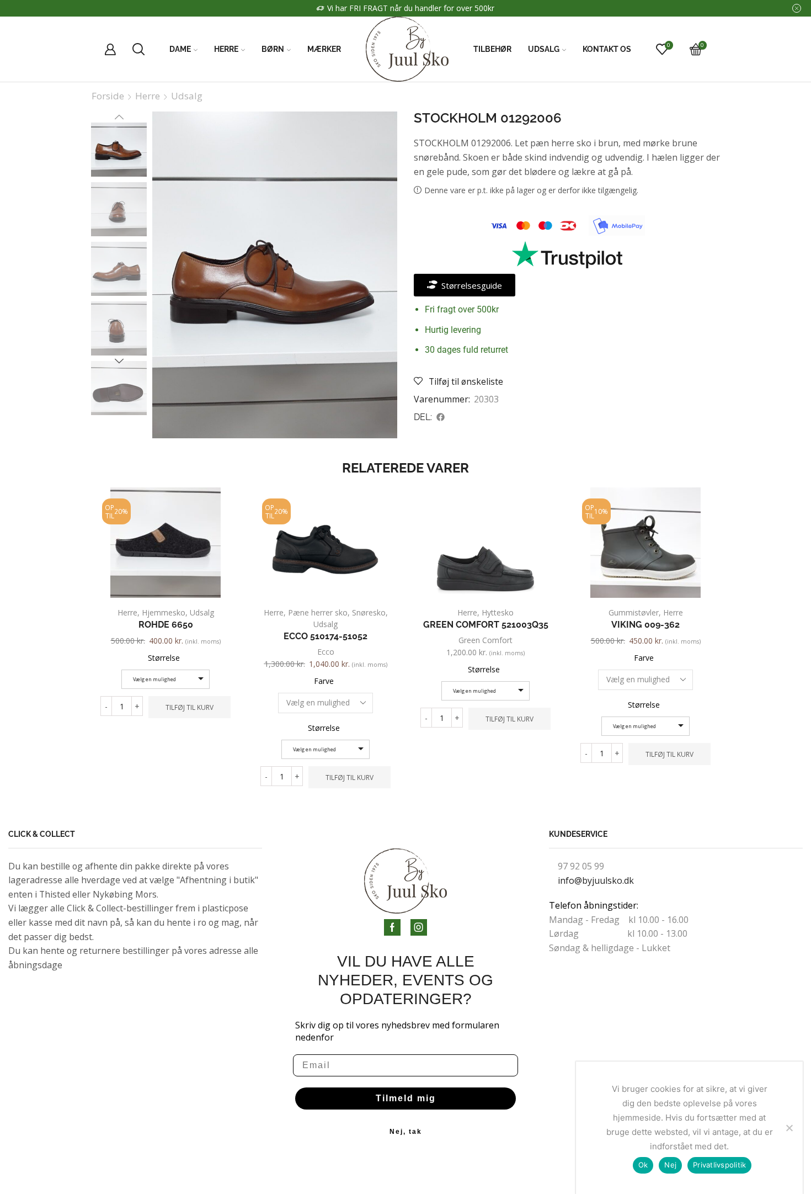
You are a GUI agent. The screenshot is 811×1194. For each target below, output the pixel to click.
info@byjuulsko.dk (596, 880)
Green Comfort (485, 640)
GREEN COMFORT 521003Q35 (485, 624)
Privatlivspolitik (719, 1164)
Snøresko (369, 612)
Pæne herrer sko (318, 612)
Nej (670, 1164)
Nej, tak (406, 1131)
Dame (180, 49)
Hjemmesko (163, 612)
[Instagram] (418, 927)
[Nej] (788, 1127)
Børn (273, 49)
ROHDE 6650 (165, 624)
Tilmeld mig (406, 1098)
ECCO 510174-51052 (325, 636)
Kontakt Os (607, 49)
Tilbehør (492, 49)
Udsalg (543, 49)
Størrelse (164, 657)
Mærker (324, 49)
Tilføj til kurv (190, 707)
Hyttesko (498, 612)
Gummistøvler (634, 612)
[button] (441, 417)
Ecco (325, 651)
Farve (324, 681)
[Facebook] (392, 927)
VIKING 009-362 (645, 624)
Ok (643, 1164)
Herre (226, 49)
